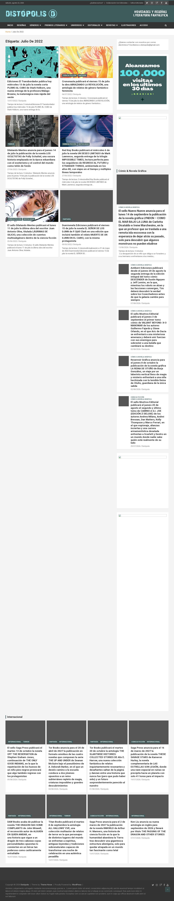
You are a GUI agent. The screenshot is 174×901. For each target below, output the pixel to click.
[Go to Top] (167, 889)
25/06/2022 (12, 241)
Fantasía (12, 75)
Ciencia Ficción (69, 75)
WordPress (76, 885)
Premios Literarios (55, 25)
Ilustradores (128, 25)
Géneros (34, 25)
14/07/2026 (53, 860)
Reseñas (21, 25)
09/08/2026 (12, 780)
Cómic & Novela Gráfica (132, 170)
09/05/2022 (67, 244)
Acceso (144, 25)
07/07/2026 (135, 838)
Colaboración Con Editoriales (117, 3)
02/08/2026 (135, 349)
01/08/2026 (94, 789)
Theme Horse (46, 885)
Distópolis (22, 101)
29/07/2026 (135, 446)
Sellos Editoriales (136, 3)
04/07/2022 (67, 94)
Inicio (10, 25)
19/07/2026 (135, 780)
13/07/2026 (94, 854)
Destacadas (83, 144)
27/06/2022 (12, 169)
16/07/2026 (12, 857)
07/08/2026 (135, 303)
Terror (11, 144)
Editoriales (94, 25)
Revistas (110, 25)
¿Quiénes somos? (96, 3)
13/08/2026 (123, 247)
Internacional (14, 716)
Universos (76, 25)
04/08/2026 (53, 789)
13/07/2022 (12, 101)
